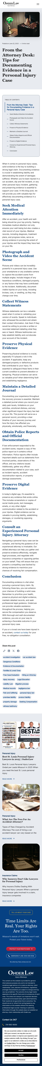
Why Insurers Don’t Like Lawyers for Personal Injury (20, 880)
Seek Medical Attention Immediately (21, 114)
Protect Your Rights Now (19, 949)
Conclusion (13, 151)
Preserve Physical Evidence (19, 127)
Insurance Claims (9, 875)
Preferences (21, 1060)
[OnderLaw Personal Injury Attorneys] (11, 4)
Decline (21, 1055)
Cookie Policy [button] (11, 1043)
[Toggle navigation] (38, 4)
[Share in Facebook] (18, 651)
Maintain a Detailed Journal (19, 131)
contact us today (21, 632)
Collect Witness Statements (19, 124)
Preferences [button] (30, 1046)
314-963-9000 (11, 1025)
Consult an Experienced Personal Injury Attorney (23, 146)
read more (7, 779)
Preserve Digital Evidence (18, 141)
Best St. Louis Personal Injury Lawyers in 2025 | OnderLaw (18, 757)
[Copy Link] (4, 651)
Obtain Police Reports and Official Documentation (21, 136)
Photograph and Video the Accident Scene (21, 119)
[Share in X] (13, 651)
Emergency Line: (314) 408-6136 (22, 956)
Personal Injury (8, 753)
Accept (21, 1050)
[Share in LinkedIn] (9, 651)
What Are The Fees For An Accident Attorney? (16, 820)
